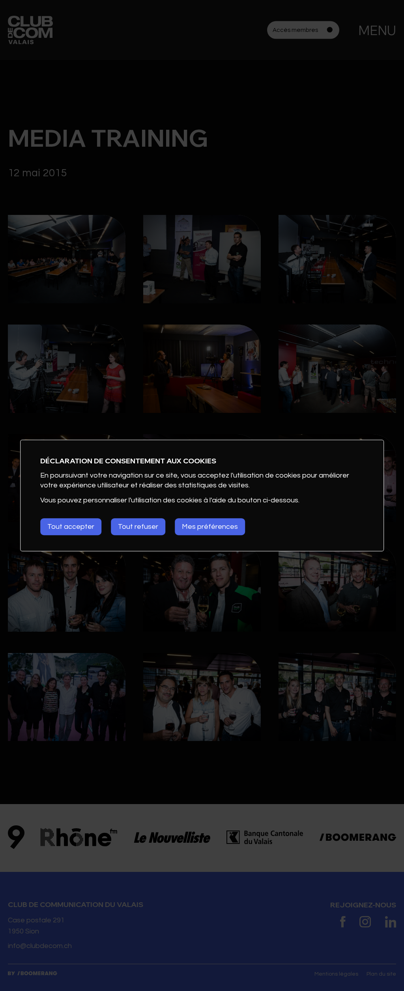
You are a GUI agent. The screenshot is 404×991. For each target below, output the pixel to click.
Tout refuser (138, 526)
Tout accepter (70, 526)
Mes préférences (210, 526)
